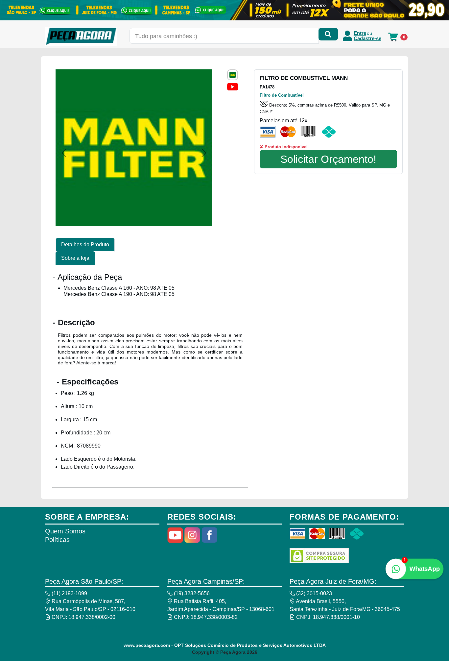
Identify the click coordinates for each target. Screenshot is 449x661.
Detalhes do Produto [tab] (85, 244)
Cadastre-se (367, 38)
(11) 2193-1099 (68, 593)
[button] (64, 153)
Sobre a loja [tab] (75, 258)
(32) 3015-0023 (313, 593)
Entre (360, 33)
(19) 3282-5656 (191, 593)
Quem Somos (65, 531)
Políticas (57, 539)
